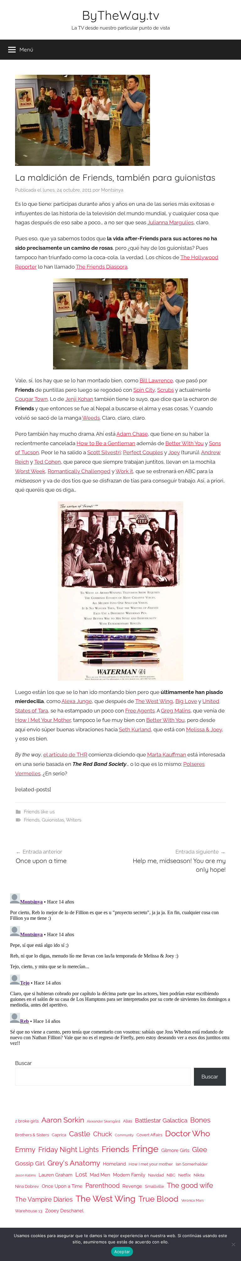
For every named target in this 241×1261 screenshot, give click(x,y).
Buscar (23, 1063)
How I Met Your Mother (43, 720)
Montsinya (112, 190)
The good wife (190, 1185)
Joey (174, 452)
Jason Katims (25, 1175)
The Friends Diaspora (101, 267)
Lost (81, 1174)
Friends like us (39, 812)
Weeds (91, 418)
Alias (127, 1121)
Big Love (186, 701)
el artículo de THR (65, 754)
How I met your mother (151, 1164)
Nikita (199, 1175)
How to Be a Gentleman (106, 443)
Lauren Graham (55, 1175)
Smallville (154, 1186)
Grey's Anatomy (73, 1163)
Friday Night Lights (68, 1150)
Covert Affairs (149, 1135)
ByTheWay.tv (120, 15)
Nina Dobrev (27, 1186)
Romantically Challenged (79, 471)
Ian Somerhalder (192, 1164)
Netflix (184, 1175)
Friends (32, 820)
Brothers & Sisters (32, 1135)
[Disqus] (120, 969)
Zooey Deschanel (64, 1211)
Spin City (144, 390)
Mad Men (100, 1175)
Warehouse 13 (28, 1211)
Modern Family (129, 1175)
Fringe (145, 1148)
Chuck (102, 1134)
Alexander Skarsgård (103, 1121)
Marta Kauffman (166, 754)
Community (124, 1135)
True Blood (158, 1199)
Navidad (156, 1175)
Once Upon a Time (62, 1186)
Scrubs (165, 390)
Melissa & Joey (204, 729)
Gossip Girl (30, 1163)
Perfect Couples (143, 452)
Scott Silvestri (104, 452)
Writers (73, 820)
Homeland (114, 1164)
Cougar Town (31, 399)
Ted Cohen (47, 462)
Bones (200, 1120)
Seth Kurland (135, 729)
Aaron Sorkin (62, 1120)
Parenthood (102, 1185)
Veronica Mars (192, 1200)
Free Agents (140, 710)
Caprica (59, 1135)
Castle (79, 1133)
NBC (171, 1175)
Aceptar (122, 1251)
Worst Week (30, 471)
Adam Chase (132, 434)
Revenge (132, 1186)
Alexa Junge (77, 701)
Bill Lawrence (156, 380)
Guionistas (53, 820)
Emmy (25, 1150)
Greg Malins (175, 710)
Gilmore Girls (175, 1150)
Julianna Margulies (170, 222)
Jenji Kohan (79, 399)
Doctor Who (187, 1133)
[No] (233, 1244)
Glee (199, 1150)
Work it (124, 471)
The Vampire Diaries (44, 1199)
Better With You (184, 443)
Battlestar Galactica (161, 1120)
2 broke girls (27, 1121)
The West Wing (154, 701)
